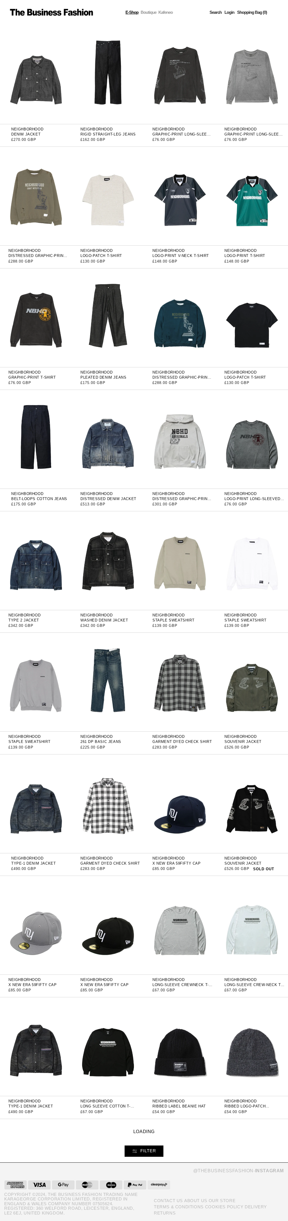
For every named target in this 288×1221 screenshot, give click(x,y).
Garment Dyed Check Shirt (182, 742)
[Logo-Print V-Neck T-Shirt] (180, 196)
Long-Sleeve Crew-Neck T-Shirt (253, 987)
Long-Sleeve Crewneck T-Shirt (180, 987)
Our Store (222, 1200)
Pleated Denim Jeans (103, 377)
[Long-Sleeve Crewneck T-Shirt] (180, 924)
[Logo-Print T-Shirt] (252, 196)
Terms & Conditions (179, 1206)
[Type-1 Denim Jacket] (36, 803)
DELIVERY (256, 1206)
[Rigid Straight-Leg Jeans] (108, 74)
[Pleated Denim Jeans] (108, 317)
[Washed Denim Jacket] (108, 560)
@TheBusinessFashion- (238, 1170)
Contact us (168, 1200)
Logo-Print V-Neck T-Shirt (180, 256)
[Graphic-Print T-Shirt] (36, 317)
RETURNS (165, 1213)
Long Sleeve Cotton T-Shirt (105, 1108)
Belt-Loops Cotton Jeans (39, 499)
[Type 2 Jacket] (36, 560)
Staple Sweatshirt (173, 620)
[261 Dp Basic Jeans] (108, 682)
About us (195, 1200)
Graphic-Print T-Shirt (32, 377)
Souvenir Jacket (243, 742)
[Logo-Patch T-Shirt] (108, 196)
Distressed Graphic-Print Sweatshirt (181, 379)
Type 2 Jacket (23, 620)
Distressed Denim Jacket (108, 499)
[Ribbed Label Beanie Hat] (180, 1046)
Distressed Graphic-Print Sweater (37, 258)
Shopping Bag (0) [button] (252, 12)
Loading (144, 1131)
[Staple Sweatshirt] (180, 560)
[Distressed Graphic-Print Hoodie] (180, 438)
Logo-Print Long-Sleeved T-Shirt (254, 501)
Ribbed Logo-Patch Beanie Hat (245, 1108)
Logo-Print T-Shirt (244, 256)
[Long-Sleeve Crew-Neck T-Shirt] (252, 924)
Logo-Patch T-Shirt (101, 256)
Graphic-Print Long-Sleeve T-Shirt (182, 136)
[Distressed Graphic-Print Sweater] (36, 196)
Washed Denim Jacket (104, 620)
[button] (216, 12)
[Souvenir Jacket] (252, 682)
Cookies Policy (224, 1206)
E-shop (131, 12)
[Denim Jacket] (36, 74)
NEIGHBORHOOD (27, 129)
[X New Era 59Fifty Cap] (180, 803)
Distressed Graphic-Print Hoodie (181, 501)
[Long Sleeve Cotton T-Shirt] (108, 1046)
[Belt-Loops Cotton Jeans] (36, 438)
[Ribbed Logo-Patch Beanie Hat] (252, 1046)
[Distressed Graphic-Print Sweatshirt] (180, 317)
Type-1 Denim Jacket (33, 863)
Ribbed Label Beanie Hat (179, 1106)
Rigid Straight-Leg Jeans (108, 134)
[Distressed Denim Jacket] (108, 438)
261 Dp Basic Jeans (100, 742)
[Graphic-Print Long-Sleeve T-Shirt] (180, 74)
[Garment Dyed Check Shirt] (180, 682)
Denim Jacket (25, 134)
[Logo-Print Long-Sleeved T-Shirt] (252, 438)
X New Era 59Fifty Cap (176, 863)
